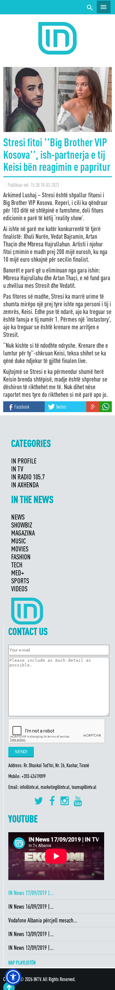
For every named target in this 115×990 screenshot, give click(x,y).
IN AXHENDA (25, 485)
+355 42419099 (33, 776)
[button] (13, 977)
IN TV (17, 469)
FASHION (21, 557)
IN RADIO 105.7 (28, 477)
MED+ (17, 573)
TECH (16, 565)
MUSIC (18, 541)
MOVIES (19, 549)
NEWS (18, 517)
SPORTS (20, 581)
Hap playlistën (22, 962)
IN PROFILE (23, 461)
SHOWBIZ (21, 525)
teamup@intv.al (84, 787)
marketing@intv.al (55, 787)
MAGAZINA (23, 533)
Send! (21, 751)
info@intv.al (29, 787)
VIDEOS (19, 589)
